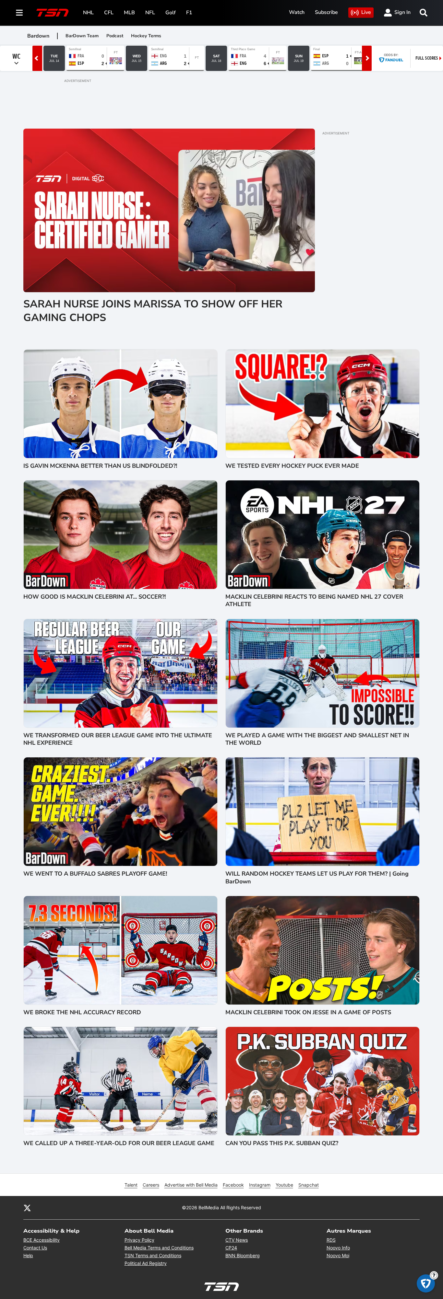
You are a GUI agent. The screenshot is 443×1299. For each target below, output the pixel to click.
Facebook (233, 1185)
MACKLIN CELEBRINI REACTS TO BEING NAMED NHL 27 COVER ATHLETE (314, 600)
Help (28, 1255)
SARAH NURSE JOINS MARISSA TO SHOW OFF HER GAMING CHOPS (152, 311)
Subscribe (326, 12)
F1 (189, 12)
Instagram (259, 1185)
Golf (170, 12)
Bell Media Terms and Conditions (159, 1247)
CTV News (236, 1240)
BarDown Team (82, 36)
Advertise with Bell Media (191, 1185)
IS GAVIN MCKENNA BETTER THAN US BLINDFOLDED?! (100, 466)
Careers (151, 1185)
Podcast (114, 36)
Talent (131, 1185)
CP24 (231, 1247)
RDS (331, 1240)
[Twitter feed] (27, 1208)
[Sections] (19, 12)
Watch (297, 12)
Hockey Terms (146, 36)
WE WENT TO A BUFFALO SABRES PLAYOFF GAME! (95, 874)
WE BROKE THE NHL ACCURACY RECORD (82, 1012)
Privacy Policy (139, 1240)
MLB (129, 12)
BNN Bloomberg (242, 1255)
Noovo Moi (338, 1255)
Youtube (284, 1185)
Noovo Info (338, 1247)
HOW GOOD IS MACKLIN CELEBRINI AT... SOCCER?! (94, 597)
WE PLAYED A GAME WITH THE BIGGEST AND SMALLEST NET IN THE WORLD (317, 739)
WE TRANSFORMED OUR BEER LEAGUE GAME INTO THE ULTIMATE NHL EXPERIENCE (117, 739)
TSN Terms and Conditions (153, 1255)
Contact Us (35, 1247)
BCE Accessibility (41, 1240)
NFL (150, 12)
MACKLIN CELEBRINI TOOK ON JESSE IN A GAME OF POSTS (308, 1012)
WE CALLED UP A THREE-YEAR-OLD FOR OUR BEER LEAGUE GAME (118, 1143)
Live (366, 12)
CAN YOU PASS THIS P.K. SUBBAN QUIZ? (281, 1143)
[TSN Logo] (52, 12)
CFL (109, 12)
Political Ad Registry (146, 1263)
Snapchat (308, 1185)
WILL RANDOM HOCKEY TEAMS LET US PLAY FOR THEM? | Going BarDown (317, 877)
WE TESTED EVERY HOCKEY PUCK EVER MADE (292, 466)
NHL (88, 12)
